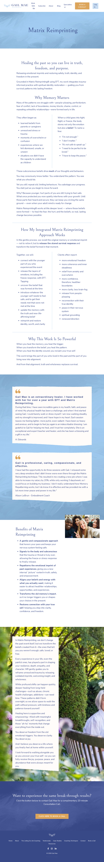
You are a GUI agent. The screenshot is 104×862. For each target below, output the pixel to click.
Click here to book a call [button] (52, 816)
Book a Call (91, 841)
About (51, 6)
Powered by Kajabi (52, 857)
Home (10, 841)
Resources (52, 844)
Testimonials (47, 841)
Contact (83, 841)
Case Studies (57, 841)
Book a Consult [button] (82, 6)
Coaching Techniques (71, 841)
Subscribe (42, 6)
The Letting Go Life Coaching (31, 841)
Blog (58, 6)
